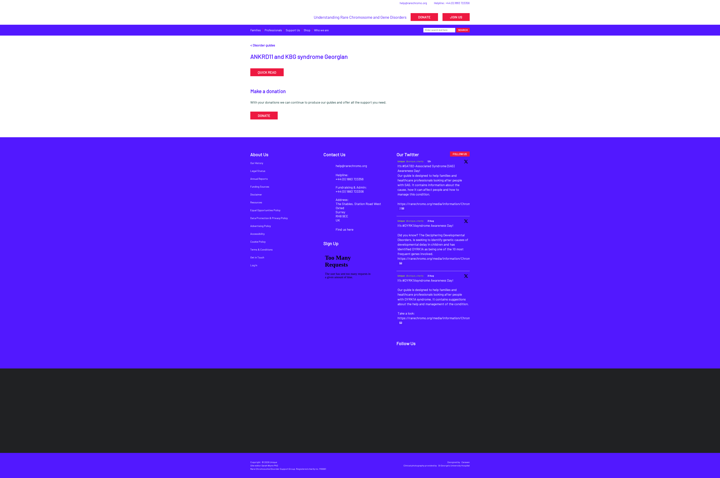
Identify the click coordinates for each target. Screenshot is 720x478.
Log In (253, 265)
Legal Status (257, 170)
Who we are (321, 30)
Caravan (465, 462)
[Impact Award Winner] (406, 394)
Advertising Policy (260, 225)
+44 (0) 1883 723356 (458, 3)
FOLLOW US (460, 154)
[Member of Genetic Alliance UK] (450, 394)
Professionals (273, 30)
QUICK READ (267, 72)
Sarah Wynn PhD (269, 465)
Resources (256, 202)
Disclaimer (256, 194)
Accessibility (257, 233)
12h (429, 161)
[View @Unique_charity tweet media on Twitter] (400, 263)
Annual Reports (259, 178)
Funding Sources (259, 186)
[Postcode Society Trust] (306, 394)
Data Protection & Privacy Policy (269, 218)
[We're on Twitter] (414, 355)
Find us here (344, 229)
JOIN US (456, 17)
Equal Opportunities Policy (265, 210)
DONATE (424, 17)
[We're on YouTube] (440, 355)
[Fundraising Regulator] (356, 394)
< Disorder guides (262, 45)
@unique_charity (415, 161)
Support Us (293, 30)
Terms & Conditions (261, 249)
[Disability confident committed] (342, 428)
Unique (401, 161)
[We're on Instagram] (427, 355)
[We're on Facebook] (402, 355)
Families (255, 30)
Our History (256, 163)
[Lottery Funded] (265, 394)
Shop (307, 30)
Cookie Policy (258, 241)
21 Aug (431, 220)
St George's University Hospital (454, 465)
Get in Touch (257, 257)
